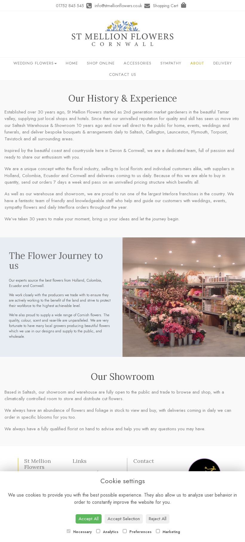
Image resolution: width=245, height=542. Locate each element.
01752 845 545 (71, 6)
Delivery (222, 63)
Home (72, 63)
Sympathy (170, 63)
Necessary (82, 532)
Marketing (170, 532)
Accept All (89, 518)
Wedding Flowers (33, 63)
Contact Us (122, 74)
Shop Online (101, 63)
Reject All (157, 518)
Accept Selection (124, 518)
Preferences (139, 532)
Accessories (137, 63)
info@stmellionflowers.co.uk (119, 6)
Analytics (110, 532)
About (197, 63)
